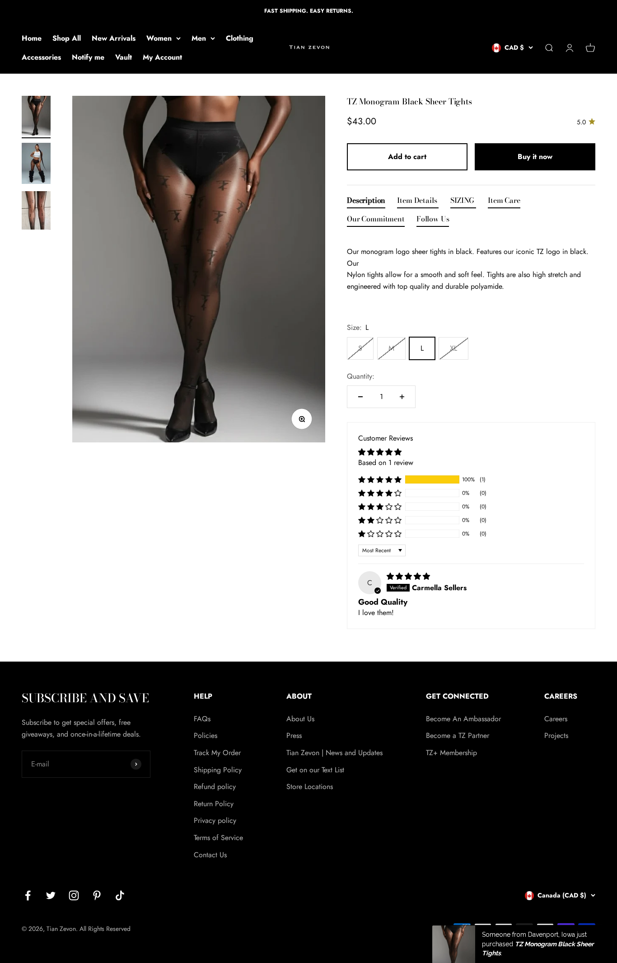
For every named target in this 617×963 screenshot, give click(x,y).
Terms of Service (218, 837)
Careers (555, 719)
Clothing (239, 38)
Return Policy (214, 804)
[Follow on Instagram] (74, 895)
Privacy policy (215, 820)
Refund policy (215, 786)
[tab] (366, 202)
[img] (408, 576)
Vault (123, 57)
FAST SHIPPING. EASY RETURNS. (308, 11)
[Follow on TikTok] (120, 895)
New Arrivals (114, 38)
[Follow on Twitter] (51, 895)
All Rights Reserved (105, 928)
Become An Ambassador (463, 719)
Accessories (41, 57)
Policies (205, 735)
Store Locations (309, 786)
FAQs (202, 719)
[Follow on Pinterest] (97, 895)
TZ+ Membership (451, 752)
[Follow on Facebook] (28, 895)
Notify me (88, 57)
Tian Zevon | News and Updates (334, 752)
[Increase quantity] (402, 397)
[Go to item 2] (36, 165)
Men (199, 38)
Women (159, 38)
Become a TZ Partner (457, 735)
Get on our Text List (315, 770)
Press (294, 735)
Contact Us (210, 855)
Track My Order (217, 752)
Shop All (66, 38)
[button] (380, 479)
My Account (162, 57)
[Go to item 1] (36, 117)
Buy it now (535, 156)
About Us (300, 719)
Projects (556, 735)
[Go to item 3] (36, 211)
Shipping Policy (218, 770)
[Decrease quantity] (360, 397)
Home (32, 38)
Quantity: (360, 376)
